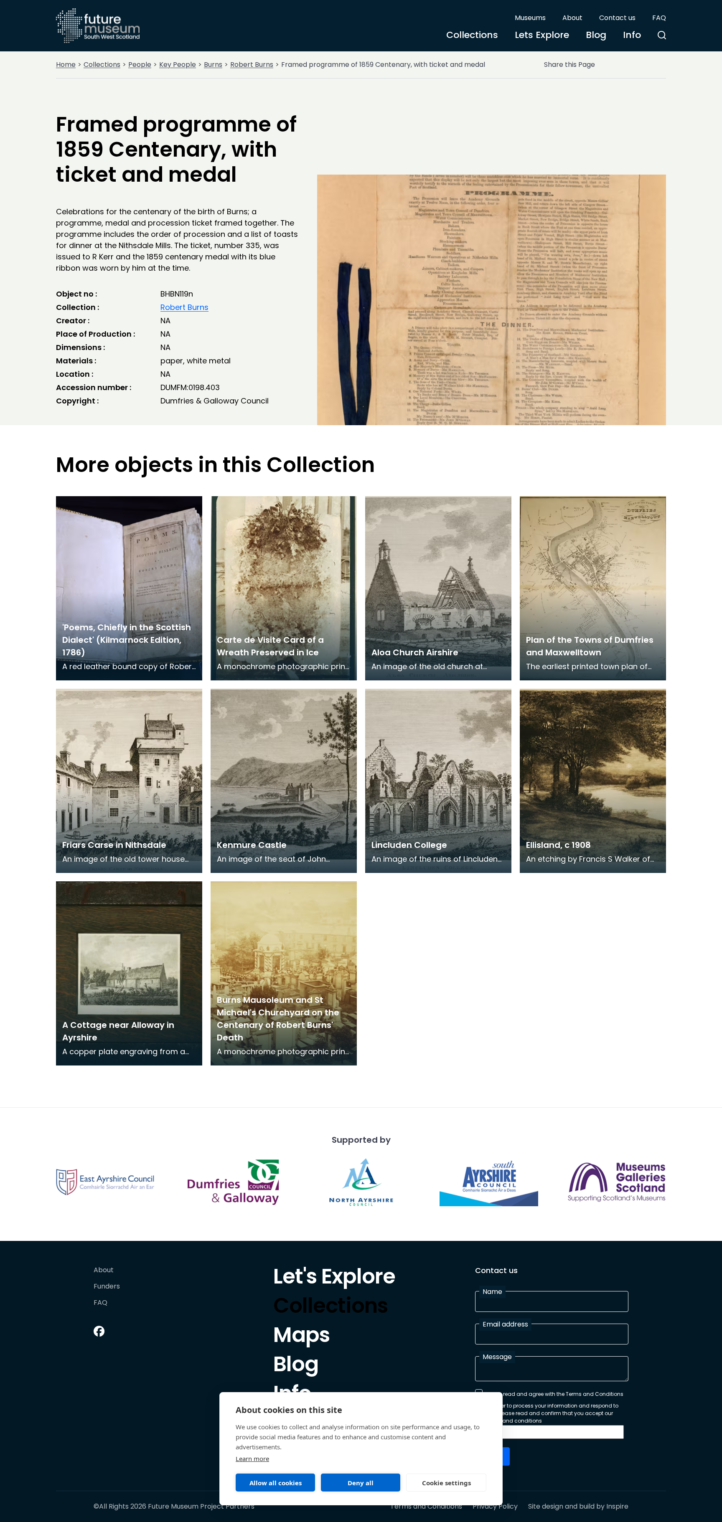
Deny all (361, 1483)
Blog (596, 34)
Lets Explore (542, 34)
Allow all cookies (275, 1483)
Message (497, 1357)
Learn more (252, 1458)
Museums (530, 18)
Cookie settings (446, 1483)
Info (632, 34)
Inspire (617, 1506)
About (572, 18)
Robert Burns (251, 64)
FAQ (659, 18)
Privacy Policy (495, 1506)
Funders (107, 1286)
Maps (301, 1337)
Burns (213, 64)
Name (492, 1291)
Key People (177, 64)
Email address (505, 1324)
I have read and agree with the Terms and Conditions (554, 1394)
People (139, 64)
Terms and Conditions (426, 1506)
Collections (472, 34)
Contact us (617, 18)
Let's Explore (334, 1278)
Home (66, 64)
